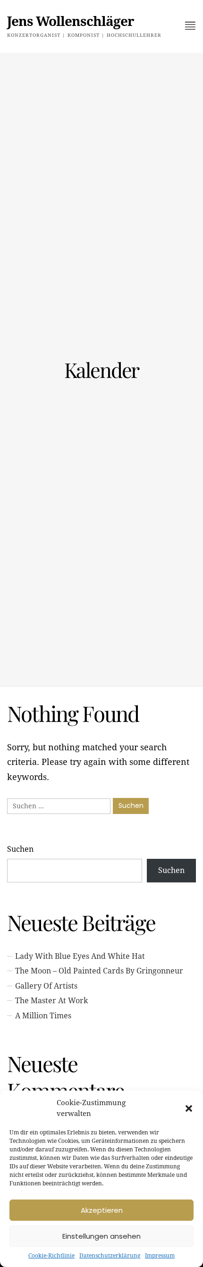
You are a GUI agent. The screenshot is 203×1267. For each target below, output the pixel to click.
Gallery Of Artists (46, 986)
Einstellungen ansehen (101, 1236)
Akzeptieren (102, 1210)
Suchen (20, 849)
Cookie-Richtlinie (51, 1255)
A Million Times (43, 1015)
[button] (189, 1108)
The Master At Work (51, 1000)
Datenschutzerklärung (109, 1255)
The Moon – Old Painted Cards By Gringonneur (99, 970)
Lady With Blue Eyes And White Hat (80, 956)
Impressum (160, 1255)
